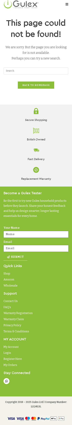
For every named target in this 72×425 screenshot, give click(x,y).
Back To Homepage (36, 85)
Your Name (11, 227)
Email (7, 242)
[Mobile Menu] (67, 4)
